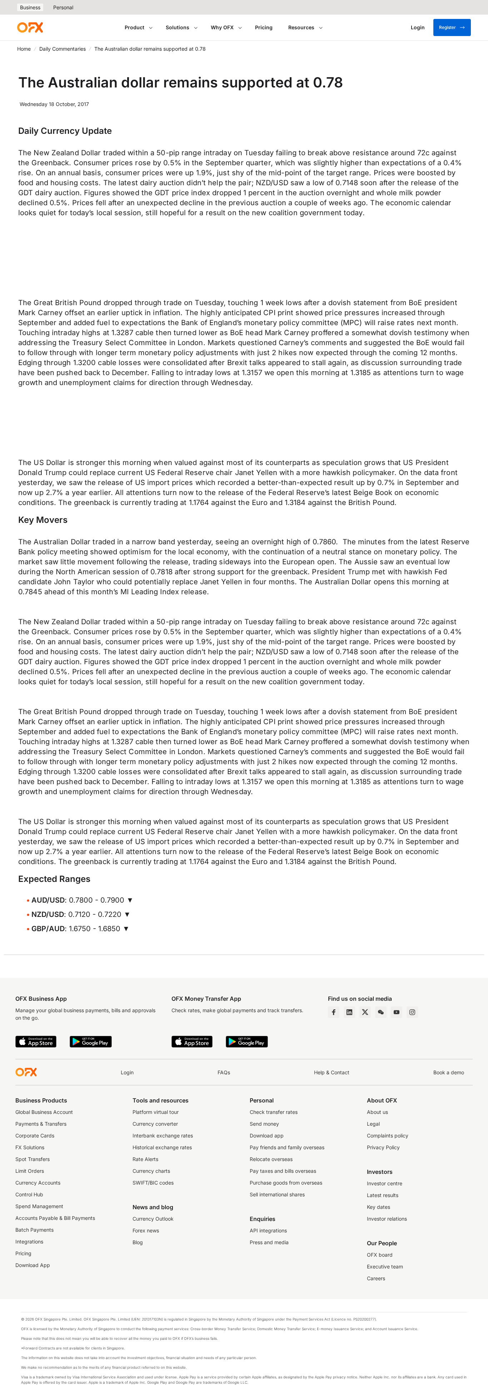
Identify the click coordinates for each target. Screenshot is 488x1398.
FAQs (224, 1072)
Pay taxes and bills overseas (283, 1171)
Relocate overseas (271, 1159)
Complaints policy (387, 1135)
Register (447, 27)
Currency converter (155, 1124)
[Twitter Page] (365, 1012)
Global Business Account (44, 1112)
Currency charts (151, 1171)
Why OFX (222, 27)
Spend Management (39, 1206)
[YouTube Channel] (396, 1012)
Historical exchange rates (162, 1147)
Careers (376, 1278)
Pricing (264, 27)
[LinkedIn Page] (349, 1012)
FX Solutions (29, 1147)
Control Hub (29, 1194)
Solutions (177, 27)
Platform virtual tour (156, 1112)
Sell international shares (277, 1194)
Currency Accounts (37, 1183)
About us (377, 1112)
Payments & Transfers (40, 1124)
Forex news (146, 1230)
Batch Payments (34, 1230)
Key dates (378, 1207)
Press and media (269, 1242)
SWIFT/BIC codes (153, 1183)
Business (30, 7)
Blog (138, 1242)
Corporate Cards (34, 1135)
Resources (301, 27)
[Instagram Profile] (412, 1012)
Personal (63, 7)
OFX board (380, 1255)
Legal (373, 1124)
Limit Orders (29, 1171)
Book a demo (448, 1072)
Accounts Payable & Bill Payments (55, 1218)
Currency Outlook (153, 1219)
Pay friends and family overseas (287, 1147)
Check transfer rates (274, 1112)
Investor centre (384, 1183)
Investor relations (387, 1219)
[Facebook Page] (333, 1012)
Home (24, 49)
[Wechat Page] (381, 1012)
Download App (32, 1265)
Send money (264, 1124)
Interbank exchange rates (163, 1135)
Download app (267, 1135)
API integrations (268, 1230)
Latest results (382, 1195)
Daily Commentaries (62, 49)
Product (134, 27)
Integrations (29, 1241)
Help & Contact (331, 1072)
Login (127, 1072)
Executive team (385, 1266)
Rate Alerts (145, 1159)
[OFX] (30, 27)
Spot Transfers (32, 1159)
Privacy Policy (383, 1147)
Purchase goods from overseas (286, 1183)
